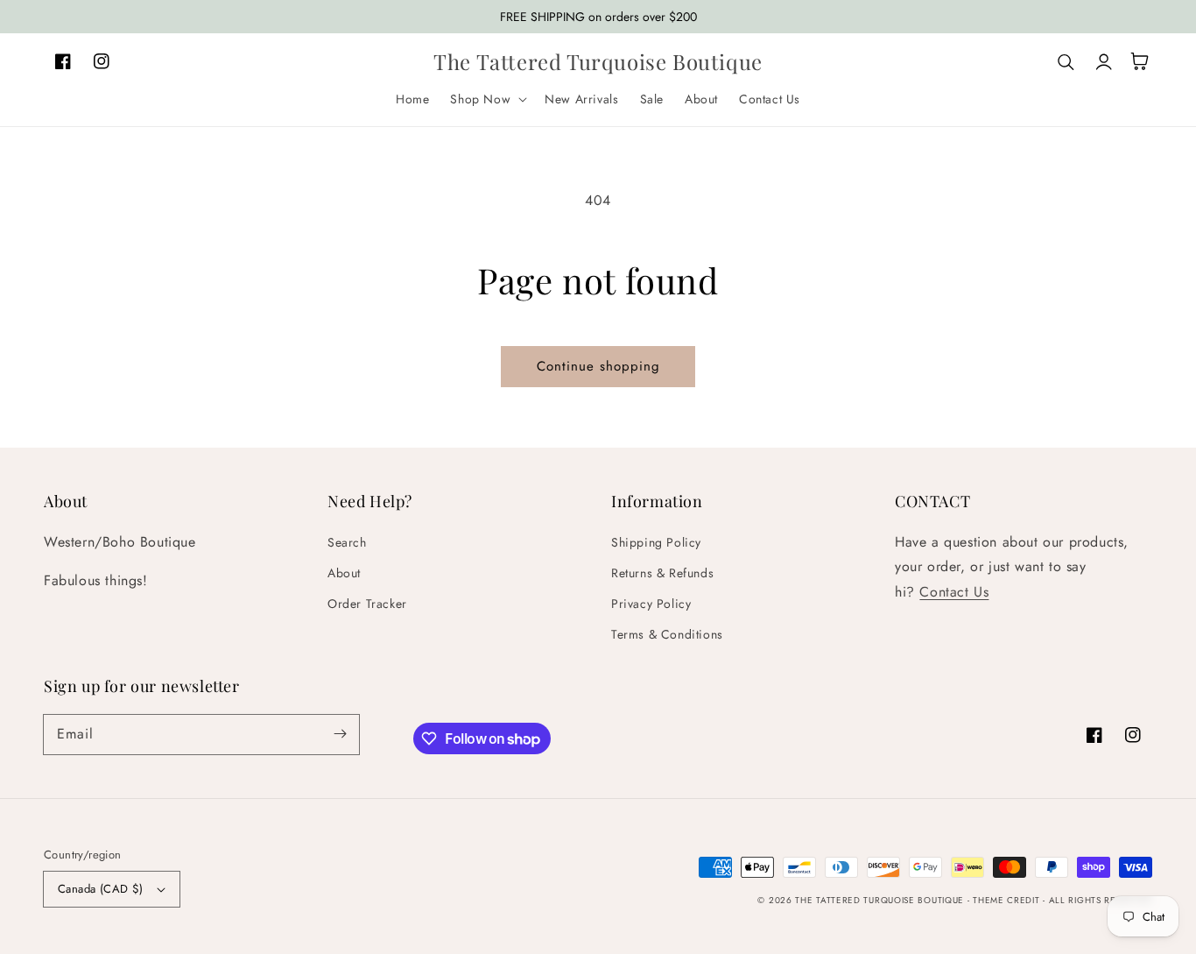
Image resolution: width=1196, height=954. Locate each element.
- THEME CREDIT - (1008, 900)
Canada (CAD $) (101, 888)
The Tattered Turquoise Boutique (881, 900)
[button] (487, 99)
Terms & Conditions (667, 634)
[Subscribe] (339, 734)
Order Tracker (367, 603)
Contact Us (953, 592)
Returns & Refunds (662, 573)
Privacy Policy (651, 603)
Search (347, 542)
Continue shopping (598, 366)
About (344, 573)
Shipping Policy (656, 542)
